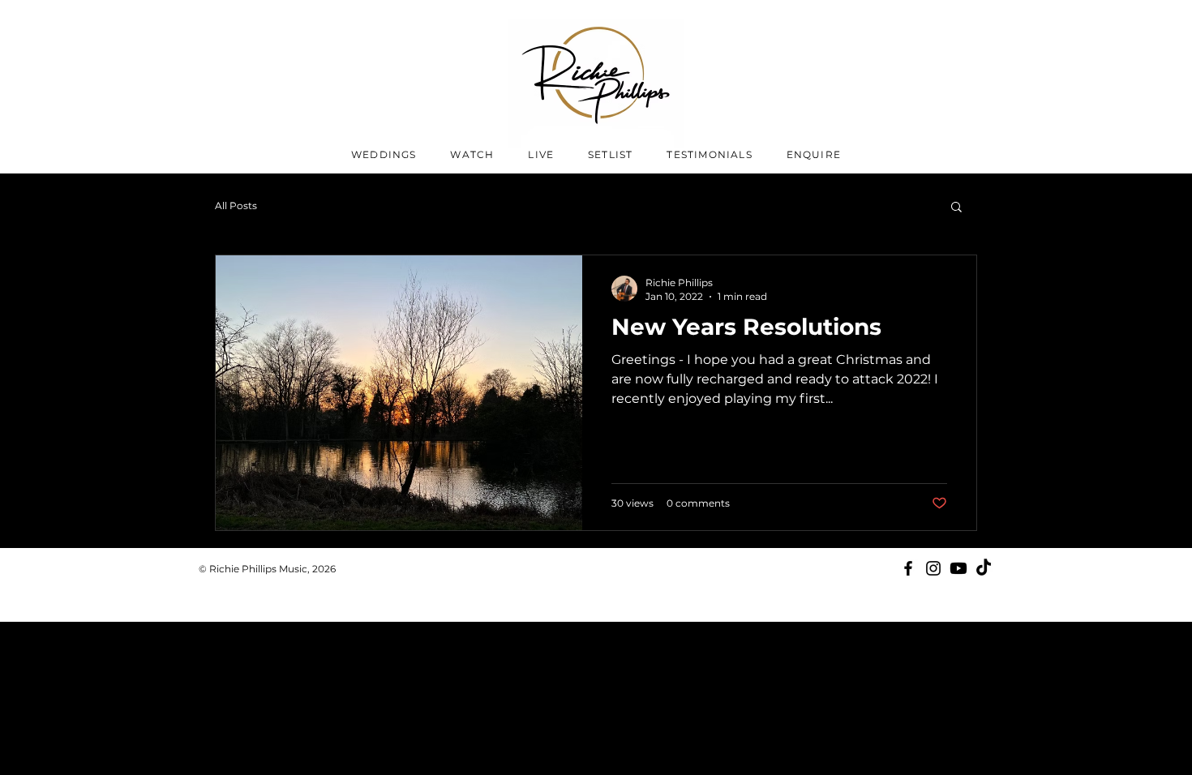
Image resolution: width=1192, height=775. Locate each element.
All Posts (236, 206)
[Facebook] (908, 568)
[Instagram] (933, 568)
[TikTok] (983, 568)
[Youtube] (958, 568)
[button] (956, 207)
